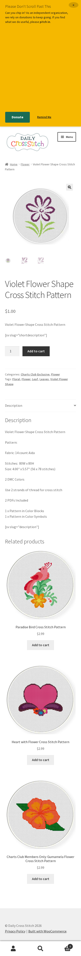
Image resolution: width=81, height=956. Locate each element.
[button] (69, 187)
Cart (62, 945)
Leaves (44, 379)
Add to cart (36, 351)
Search (40, 948)
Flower (25, 164)
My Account (13, 948)
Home (13, 164)
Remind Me (44, 117)
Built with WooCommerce (47, 931)
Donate (17, 117)
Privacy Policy (15, 931)
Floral (16, 379)
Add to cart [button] (40, 645)
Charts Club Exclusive (35, 374)
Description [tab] (13, 405)
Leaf (35, 379)
